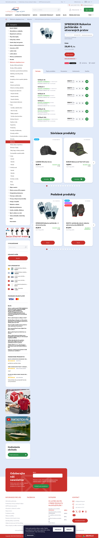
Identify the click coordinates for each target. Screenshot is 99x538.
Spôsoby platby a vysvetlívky (12, 520)
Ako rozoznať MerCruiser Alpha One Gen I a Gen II (17, 329)
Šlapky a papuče (14, 113)
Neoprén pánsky (14, 96)
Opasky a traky (13, 122)
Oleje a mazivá (13, 187)
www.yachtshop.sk (19, 530)
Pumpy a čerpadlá (14, 201)
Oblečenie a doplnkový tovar (17, 62)
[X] (76, 511)
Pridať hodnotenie (13, 454)
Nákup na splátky (9, 515)
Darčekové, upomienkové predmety (19, 70)
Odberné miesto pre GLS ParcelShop (14, 523)
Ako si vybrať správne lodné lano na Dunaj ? (17, 332)
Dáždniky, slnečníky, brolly (16, 73)
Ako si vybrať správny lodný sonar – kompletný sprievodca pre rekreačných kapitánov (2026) (18, 336)
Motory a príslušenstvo (16, 56)
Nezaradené (13, 221)
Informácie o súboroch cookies (12, 508)
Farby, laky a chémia (15, 39)
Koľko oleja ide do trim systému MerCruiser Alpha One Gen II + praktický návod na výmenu (16, 341)
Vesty (11, 181)
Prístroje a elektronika (15, 196)
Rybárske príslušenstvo (16, 207)
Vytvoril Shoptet (78, 536)
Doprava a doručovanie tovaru (12, 518)
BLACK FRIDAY (13, 28)
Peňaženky (13, 127)
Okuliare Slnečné (14, 119)
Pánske (12, 164)
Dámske (12, 161)
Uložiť (67, 63)
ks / (18, 258)
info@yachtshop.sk (80, 501)
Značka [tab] (87, 71)
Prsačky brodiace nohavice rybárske (18, 136)
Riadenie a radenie (14, 204)
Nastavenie (30, 535)
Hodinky (12, 76)
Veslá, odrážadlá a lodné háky (17, 215)
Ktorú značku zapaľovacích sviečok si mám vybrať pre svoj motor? (17, 325)
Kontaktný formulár (80, 520)
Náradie (12, 59)
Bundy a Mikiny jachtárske (16, 65)
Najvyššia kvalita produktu (54, 512)
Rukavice (12, 142)
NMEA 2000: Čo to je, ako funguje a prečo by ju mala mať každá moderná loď (17, 346)
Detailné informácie (70, 58)
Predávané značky (9, 513)
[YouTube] (74, 515)
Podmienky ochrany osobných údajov (28, 2)
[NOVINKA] (48, 149)
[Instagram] (80, 511)
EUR (89, 2)
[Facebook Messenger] (83, 511)
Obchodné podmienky (10, 2)
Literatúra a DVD (14, 48)
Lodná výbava (13, 53)
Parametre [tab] (64, 71)
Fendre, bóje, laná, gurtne (16, 42)
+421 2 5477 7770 (79, 504)
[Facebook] (73, 511)
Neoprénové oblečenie (15, 90)
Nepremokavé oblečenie (16, 102)
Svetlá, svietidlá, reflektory (17, 210)
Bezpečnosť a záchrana (16, 33)
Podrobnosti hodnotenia (87, 35)
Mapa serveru (8, 511)
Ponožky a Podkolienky (15, 130)
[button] (47, 185)
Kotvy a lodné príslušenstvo (17, 45)
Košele (12, 82)
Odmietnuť (58, 529)
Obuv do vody (14, 110)
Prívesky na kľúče (14, 133)
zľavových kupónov (51, 481)
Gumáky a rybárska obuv (16, 107)
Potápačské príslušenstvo (16, 193)
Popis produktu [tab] (50, 71)
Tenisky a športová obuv (16, 116)
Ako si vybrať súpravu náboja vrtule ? (17, 317)
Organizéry (13, 124)
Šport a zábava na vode (16, 213)
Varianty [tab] (37, 71)
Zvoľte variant (69, 54)
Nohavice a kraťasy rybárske (17, 87)
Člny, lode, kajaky (14, 36)
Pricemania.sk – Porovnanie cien (76, 530)
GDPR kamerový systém (44, 2)
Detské (12, 159)
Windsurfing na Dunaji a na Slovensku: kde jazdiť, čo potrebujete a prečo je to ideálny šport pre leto (17, 321)
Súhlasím (69, 529)
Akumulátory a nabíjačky (16, 31)
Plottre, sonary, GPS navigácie (17, 190)
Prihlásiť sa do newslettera (41, 486)
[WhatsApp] (86, 511)
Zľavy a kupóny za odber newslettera (14, 525)
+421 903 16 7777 (79, 507)
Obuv (11, 105)
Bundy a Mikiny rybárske (16, 68)
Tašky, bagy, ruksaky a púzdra (17, 150)
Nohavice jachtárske (15, 85)
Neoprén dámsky (15, 99)
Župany (12, 184)
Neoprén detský (14, 93)
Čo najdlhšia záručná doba (54, 515)
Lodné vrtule (13, 51)
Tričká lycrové (13, 167)
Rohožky (12, 139)
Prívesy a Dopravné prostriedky (18, 198)
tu (44, 531)
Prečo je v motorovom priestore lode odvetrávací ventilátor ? (17, 350)
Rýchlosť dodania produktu (54, 518)
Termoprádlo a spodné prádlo (17, 153)
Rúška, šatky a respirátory (16, 144)
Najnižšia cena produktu (54, 508)
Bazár (11, 218)
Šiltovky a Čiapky (14, 147)
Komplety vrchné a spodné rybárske (18, 79)
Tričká (11, 156)
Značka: (68, 38)
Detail (47, 242)
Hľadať (58, 9)
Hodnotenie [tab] (75, 71)
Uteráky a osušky (14, 178)
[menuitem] (9, 15)
